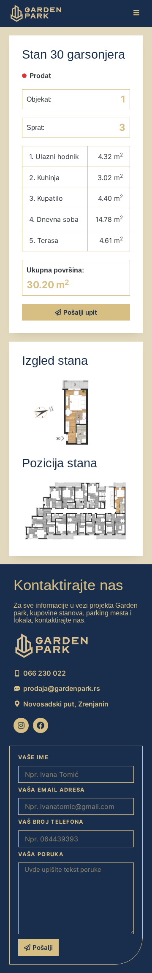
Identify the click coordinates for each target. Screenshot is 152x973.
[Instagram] (21, 725)
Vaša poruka (41, 854)
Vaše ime (33, 757)
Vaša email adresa (51, 790)
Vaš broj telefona (51, 822)
